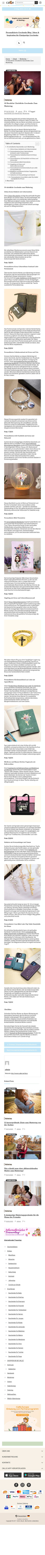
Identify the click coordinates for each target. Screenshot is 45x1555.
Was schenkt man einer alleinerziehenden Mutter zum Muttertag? (21, 1169)
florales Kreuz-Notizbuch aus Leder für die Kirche (24, 686)
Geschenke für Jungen (15, 1318)
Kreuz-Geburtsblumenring (17, 602)
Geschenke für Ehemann (16, 1301)
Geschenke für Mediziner (16, 1339)
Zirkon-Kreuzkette (14, 196)
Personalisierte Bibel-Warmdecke (20, 162)
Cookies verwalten (22, 1519)
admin (20, 111)
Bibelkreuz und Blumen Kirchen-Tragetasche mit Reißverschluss (23, 172)
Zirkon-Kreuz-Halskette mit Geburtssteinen (23, 149)
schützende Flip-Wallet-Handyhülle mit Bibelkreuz (20, 932)
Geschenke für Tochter (15, 1352)
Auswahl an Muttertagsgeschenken (21, 1033)
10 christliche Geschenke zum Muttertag (20, 147)
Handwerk (10, 1373)
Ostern (9, 1382)
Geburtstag (12, 1272)
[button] (36, 144)
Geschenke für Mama (15, 1335)
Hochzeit (11, 1276)
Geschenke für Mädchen (16, 1331)
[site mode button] (19, 43)
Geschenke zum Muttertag (13, 113)
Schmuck (10, 1365)
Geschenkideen (12, 1247)
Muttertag (8, 100)
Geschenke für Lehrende (16, 1327)
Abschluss (10, 181)
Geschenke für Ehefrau (16, 1297)
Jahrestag (11, 1280)
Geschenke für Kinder (15, 1322)
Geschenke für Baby (15, 1293)
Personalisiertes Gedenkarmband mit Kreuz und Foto (23, 155)
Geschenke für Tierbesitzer (17, 1310)
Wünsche (11, 1259)
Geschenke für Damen (15, 1348)
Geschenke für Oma (15, 1344)
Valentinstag (11, 1386)
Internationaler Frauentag (12, 1240)
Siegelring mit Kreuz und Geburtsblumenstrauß (17, 165)
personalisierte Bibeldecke (15, 522)
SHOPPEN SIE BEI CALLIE (15, 1360)
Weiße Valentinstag (13, 1398)
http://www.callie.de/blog (19, 1073)
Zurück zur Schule (14, 1285)
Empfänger (11, 1289)
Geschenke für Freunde (16, 1306)
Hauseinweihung (13, 1268)
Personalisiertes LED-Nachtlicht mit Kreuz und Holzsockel (24, 159)
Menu (21, 50)
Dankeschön (12, 1263)
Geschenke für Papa (15, 1356)
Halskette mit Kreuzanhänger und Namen (22, 175)
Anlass (9, 1251)
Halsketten (11, 1369)
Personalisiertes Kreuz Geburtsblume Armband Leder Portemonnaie (21, 152)
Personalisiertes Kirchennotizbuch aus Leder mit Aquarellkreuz (23, 168)
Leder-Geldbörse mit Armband (26, 278)
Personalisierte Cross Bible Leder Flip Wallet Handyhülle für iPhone (24, 178)
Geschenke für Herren (15, 1314)
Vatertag (10, 1390)
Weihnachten (11, 1394)
